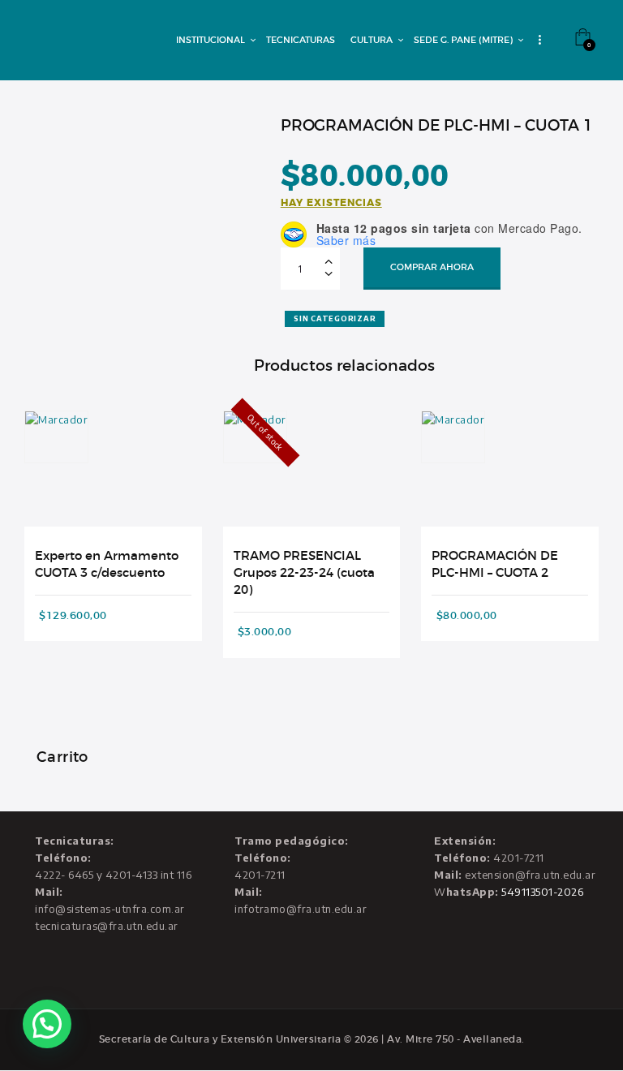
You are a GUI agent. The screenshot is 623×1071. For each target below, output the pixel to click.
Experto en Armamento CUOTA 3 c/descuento (106, 564)
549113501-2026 (542, 891)
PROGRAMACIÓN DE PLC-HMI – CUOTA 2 (495, 564)
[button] (47, 1024)
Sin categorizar (335, 318)
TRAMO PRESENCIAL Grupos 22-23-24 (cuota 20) (304, 572)
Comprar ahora (432, 267)
